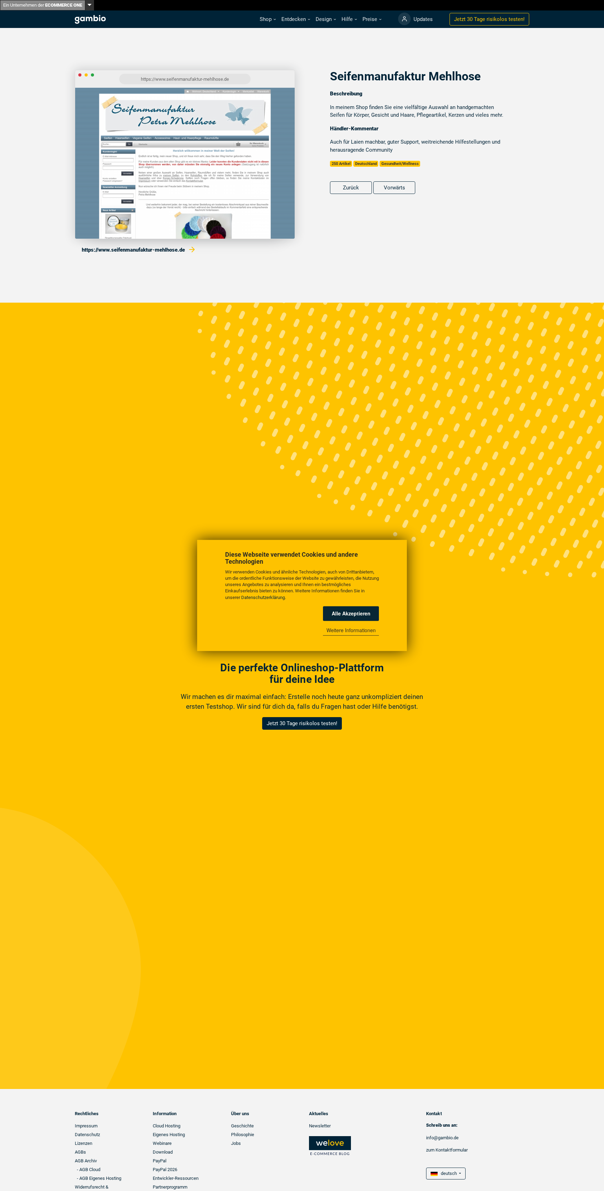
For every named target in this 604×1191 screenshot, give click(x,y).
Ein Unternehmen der (42, 5)
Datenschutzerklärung (263, 597)
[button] (268, 19)
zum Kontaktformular (447, 1150)
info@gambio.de (442, 1137)
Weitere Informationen (351, 630)
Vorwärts (394, 188)
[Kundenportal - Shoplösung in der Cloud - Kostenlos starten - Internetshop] (404, 19)
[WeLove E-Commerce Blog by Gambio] (330, 1145)
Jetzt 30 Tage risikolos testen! (302, 723)
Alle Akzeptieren (351, 613)
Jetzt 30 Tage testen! (489, 19)
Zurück (351, 188)
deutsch (448, 1173)
